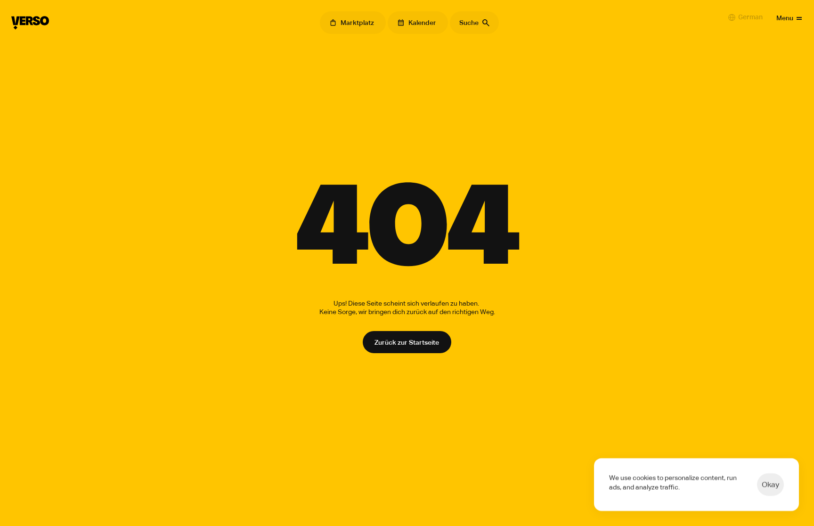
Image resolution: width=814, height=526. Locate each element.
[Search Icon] (474, 22)
